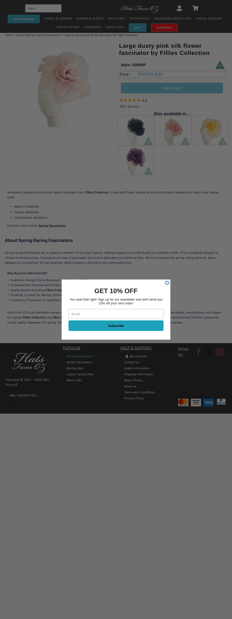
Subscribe (116, 325)
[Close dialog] (167, 283)
